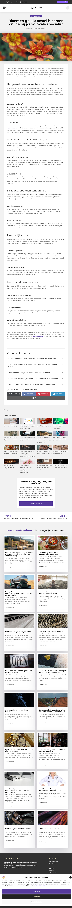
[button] (70, 877)
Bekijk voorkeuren (36, 901)
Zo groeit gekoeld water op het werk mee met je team (10, 439)
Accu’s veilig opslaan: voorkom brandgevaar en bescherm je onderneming (18, 790)
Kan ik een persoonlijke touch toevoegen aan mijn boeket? (35, 379)
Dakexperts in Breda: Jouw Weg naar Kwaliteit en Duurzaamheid (52, 711)
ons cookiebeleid (40, 885)
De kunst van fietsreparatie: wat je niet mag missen (19, 750)
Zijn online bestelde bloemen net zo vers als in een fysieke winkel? (35, 365)
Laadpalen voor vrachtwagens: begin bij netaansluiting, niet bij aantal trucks (18, 593)
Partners (51, 866)
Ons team (51, 870)
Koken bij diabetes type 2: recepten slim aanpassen (49, 553)
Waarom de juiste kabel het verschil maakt (50, 829)
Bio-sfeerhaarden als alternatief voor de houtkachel (9, 467)
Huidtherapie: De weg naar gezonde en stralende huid (50, 789)
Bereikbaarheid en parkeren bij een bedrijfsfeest (58, 426)
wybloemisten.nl (13, 128)
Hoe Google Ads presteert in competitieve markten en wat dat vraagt (27, 426)
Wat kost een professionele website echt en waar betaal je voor (44, 467)
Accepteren (36, 891)
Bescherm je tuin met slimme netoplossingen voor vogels (51, 632)
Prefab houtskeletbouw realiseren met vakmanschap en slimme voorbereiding (19, 554)
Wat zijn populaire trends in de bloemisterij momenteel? (35, 384)
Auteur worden (53, 872)
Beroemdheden (53, 861)
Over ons (51, 868)
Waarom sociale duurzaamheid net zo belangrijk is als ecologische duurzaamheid (26, 469)
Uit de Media (52, 863)
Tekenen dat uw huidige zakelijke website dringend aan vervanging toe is (44, 453)
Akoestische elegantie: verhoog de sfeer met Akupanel (51, 592)
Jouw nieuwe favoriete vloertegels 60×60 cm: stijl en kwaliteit (53, 671)
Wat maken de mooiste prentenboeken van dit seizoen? (59, 439)
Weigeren (37, 896)
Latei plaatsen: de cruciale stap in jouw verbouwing (52, 750)
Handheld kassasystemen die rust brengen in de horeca (27, 439)
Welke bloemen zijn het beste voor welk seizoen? (35, 373)
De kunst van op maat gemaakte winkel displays (18, 671)
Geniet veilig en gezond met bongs (16, 711)
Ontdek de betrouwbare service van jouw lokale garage (18, 829)
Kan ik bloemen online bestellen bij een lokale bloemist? (35, 358)
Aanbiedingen (36, 16)
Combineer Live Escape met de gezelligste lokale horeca (60, 467)
